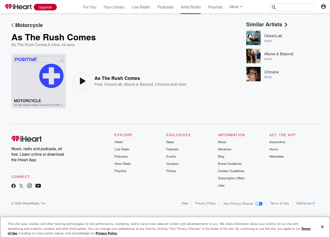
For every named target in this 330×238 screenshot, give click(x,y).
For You (89, 7)
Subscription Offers (231, 178)
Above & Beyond (138, 84)
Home (273, 149)
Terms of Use (279, 203)
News (170, 142)
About (222, 142)
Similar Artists (264, 24)
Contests (172, 163)
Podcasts (165, 7)
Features (172, 149)
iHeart (119, 142)
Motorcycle (29, 25)
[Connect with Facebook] (13, 186)
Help (185, 203)
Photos (171, 170)
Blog (221, 156)
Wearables (276, 156)
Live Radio (141, 7)
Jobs (221, 185)
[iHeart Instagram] (29, 186)
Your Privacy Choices (238, 203)
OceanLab (113, 84)
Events (171, 156)
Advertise (224, 149)
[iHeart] (18, 7)
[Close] (322, 226)
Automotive (277, 142)
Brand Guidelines (230, 163)
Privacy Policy (205, 203)
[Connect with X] (21, 186)
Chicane (162, 84)
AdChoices (304, 203)
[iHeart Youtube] (38, 186)
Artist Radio (191, 7)
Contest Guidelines (231, 170)
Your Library (114, 7)
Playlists (215, 7)
